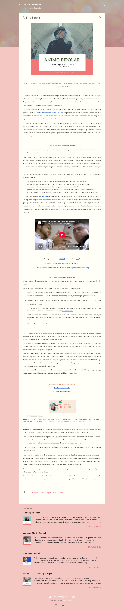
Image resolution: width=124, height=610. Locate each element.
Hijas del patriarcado (31, 513)
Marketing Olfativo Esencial (34, 533)
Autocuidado (33, 492)
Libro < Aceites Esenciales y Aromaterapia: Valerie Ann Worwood (74, 421)
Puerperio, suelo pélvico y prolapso (37, 573)
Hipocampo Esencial (31, 553)
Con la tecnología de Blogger (63, 596)
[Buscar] (104, 5)
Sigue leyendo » (94, 527)
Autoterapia (46, 492)
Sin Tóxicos (58, 492)
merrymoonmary (68, 601)
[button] (100, 17)
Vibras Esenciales (32, 4)
